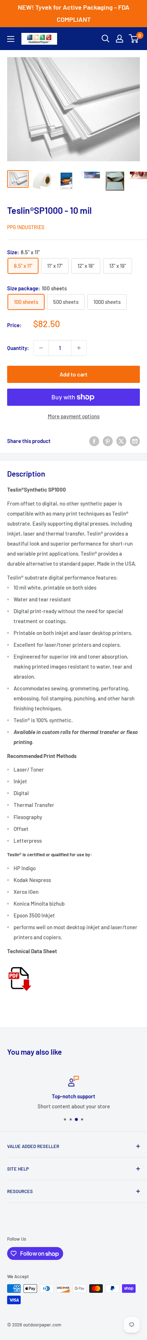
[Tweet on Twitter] (121, 440)
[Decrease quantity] (41, 347)
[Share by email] (135, 440)
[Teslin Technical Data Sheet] (19, 964)
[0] (134, 38)
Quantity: (18, 348)
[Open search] (106, 39)
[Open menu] (10, 39)
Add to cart (73, 374)
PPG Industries (25, 227)
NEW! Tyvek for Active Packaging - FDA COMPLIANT (74, 13)
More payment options (74, 416)
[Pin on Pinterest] (108, 440)
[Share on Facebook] (94, 440)
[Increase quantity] (78, 347)
